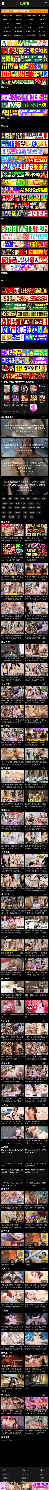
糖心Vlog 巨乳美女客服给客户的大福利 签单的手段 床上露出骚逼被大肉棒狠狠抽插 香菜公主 (12, 996)
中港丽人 (28, 1265)
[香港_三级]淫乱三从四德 (10, 1247)
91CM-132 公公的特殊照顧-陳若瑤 (35, 996)
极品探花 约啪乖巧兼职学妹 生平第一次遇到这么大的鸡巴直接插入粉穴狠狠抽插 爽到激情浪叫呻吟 (12, 786)
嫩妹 (4, 512)
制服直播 (19, 19)
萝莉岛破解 (18, 31)
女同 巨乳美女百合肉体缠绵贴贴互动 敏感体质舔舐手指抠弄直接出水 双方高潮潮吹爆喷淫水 (12, 1412)
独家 (23, 508)
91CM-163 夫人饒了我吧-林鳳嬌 (35, 1016)
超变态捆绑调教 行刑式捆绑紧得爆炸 (12, 1390)
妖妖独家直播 (30, 35)
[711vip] (24, 205)
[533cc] (24, 298)
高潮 (10, 508)
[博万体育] (24, 43)
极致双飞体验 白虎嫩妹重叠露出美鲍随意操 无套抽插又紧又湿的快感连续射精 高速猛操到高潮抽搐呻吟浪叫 (12, 617)
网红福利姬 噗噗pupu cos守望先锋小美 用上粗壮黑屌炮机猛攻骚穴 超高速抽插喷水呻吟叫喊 (12, 598)
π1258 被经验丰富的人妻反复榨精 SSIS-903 (12, 1164)
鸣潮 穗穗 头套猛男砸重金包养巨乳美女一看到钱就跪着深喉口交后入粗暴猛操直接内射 (12, 1328)
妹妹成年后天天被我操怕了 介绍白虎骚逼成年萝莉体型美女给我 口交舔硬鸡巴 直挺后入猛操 (36, 679)
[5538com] (24, 244)
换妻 (10, 498)
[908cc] (24, 112)
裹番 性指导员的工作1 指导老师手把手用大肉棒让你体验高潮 (12, 1305)
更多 (44, 417)
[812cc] (24, 360)
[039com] (24, 283)
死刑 (26, 1388)
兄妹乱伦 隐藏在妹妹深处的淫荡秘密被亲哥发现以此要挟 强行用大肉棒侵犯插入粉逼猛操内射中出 (12, 828)
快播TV (30, 27)
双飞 (38, 508)
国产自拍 (36, 498)
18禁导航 (11, 1440)
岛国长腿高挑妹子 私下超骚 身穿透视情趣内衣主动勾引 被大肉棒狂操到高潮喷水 (12, 1100)
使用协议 (25, 1478)
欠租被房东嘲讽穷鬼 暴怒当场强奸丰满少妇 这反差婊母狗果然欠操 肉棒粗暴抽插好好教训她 (12, 679)
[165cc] (24, 136)
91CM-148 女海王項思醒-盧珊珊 (12, 1016)
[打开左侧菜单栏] (7, 3)
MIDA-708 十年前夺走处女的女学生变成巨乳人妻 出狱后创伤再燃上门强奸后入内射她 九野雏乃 (36, 637)
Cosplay (31, 503)
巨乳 (31, 517)
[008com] (24, 81)
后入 (17, 503)
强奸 (19, 517)
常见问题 (6, 1474)
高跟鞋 (5, 503)
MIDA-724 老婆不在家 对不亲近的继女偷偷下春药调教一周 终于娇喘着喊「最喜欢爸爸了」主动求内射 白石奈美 (12, 1058)
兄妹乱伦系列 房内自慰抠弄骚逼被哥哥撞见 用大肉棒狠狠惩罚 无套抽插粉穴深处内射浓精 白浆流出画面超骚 (35, 828)
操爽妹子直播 (7, 19)
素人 (28, 498)
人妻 (25, 517)
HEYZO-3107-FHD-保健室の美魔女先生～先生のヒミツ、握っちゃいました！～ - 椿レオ (12, 1122)
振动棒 (32, 512)
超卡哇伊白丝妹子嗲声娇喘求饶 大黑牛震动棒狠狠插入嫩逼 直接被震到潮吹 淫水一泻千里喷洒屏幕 (36, 617)
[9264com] (24, 376)
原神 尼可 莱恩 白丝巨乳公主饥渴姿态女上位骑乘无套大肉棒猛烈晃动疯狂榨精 (12, 1348)
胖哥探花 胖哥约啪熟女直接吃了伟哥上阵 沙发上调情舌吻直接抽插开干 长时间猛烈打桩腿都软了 (12, 805)
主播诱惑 (11, 517)
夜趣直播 (19, 15)
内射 (10, 512)
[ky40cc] (24, 166)
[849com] (24, 337)
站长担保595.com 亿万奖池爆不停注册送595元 (35, 559)
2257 (42, 1478)
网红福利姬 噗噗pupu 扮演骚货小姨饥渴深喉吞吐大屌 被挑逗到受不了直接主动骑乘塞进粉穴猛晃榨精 (12, 637)
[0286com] (24, 275)
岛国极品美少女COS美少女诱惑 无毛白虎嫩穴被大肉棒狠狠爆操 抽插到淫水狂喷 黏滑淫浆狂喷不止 (36, 1100)
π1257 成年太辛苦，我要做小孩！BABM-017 (35, 1164)
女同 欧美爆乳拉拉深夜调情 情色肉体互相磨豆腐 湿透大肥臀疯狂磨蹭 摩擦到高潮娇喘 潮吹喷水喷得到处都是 (12, 1432)
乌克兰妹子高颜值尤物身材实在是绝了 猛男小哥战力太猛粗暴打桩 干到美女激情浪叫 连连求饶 (36, 1206)
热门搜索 (25, 1481)
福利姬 (17, 508)
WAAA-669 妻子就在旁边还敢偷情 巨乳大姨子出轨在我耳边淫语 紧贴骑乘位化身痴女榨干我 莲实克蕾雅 (12, 721)
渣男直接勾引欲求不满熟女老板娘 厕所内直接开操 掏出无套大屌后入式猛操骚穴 (36, 1226)
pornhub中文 (19, 27)
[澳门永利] (24, 120)
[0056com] (24, 221)
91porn (42, 23)
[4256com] (24, 314)
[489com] (24, 97)
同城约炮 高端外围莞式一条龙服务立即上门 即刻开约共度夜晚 (12, 539)
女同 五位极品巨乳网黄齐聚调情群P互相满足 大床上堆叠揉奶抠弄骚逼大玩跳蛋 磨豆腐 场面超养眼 (36, 1412)
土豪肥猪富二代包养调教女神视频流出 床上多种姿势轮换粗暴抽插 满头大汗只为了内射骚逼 (12, 912)
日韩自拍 (31, 508)
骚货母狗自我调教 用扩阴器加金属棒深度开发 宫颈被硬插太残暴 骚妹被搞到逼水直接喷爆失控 (35, 1370)
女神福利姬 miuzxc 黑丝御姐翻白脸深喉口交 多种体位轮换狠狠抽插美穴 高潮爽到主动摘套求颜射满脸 (36, 973)
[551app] (24, 236)
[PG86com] (24, 159)
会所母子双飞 (18, 35)
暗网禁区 (19, 23)
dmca (42, 1474)
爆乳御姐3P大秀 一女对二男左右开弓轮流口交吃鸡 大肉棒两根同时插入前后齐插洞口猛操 (36, 870)
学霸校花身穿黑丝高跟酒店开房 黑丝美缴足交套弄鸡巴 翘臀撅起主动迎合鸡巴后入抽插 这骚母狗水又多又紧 (36, 578)
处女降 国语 (29, 1247)
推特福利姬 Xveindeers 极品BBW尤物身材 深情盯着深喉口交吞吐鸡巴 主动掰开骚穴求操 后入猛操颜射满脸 (12, 973)
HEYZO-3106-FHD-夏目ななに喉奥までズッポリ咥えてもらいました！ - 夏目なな (36, 1122)
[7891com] (24, 228)
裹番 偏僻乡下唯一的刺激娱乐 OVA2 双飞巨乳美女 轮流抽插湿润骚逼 (12, 1286)
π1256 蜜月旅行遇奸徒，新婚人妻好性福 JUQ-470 (12, 1184)
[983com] (24, 290)
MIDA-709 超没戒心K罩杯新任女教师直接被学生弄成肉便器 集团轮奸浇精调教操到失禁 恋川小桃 (36, 1058)
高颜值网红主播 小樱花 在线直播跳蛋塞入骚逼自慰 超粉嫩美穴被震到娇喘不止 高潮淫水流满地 (36, 889)
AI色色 (7, 23)
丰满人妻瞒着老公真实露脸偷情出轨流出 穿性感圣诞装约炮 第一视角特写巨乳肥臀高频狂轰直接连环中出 (12, 931)
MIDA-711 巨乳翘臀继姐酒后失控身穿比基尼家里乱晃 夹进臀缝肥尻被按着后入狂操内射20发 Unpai (36, 1038)
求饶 (4, 517)
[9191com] (24, 252)
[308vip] (24, 197)
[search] (46, 3)
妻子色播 (42, 15)
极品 (11, 503)
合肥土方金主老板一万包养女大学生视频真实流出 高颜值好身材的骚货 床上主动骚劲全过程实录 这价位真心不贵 (36, 912)
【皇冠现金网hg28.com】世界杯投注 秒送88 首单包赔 (36, 539)
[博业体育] (24, 58)
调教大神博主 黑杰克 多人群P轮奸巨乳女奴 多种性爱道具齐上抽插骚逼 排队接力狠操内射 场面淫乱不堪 (12, 1370)
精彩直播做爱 (30, 19)
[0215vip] (24, 329)
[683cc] (24, 213)
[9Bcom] (24, 174)
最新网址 (6, 1481)
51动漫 (30, 23)
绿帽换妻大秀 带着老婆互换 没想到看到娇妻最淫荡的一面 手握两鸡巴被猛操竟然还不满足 (12, 578)
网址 (42, 1481)
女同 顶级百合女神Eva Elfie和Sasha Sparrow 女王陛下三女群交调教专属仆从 (35, 1432)
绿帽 (4, 498)
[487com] (24, 89)
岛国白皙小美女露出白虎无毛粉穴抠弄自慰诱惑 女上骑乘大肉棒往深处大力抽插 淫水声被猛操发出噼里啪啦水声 (36, 598)
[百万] (24, 345)
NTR (22, 498)
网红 (38, 503)
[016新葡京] (24, 74)
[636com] (24, 259)
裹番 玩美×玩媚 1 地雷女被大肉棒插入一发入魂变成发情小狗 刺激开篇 (36, 1305)
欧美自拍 (17, 512)
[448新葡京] (24, 50)
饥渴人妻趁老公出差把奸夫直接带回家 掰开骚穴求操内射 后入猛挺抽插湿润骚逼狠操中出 (12, 763)
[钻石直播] (24, 267)
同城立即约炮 (7, 15)
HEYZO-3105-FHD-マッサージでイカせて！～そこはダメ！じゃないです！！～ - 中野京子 (12, 1142)
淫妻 (16, 498)
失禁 (38, 512)
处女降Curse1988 (7, 1265)
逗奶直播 (42, 35)
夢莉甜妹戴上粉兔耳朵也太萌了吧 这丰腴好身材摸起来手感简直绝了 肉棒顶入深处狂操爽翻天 (36, 1080)
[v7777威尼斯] (24, 66)
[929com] (24, 182)
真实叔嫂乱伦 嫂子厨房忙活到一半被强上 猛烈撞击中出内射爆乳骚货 (35, 847)
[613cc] (24, 352)
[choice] (24, 306)
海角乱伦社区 (30, 31)
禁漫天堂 (42, 27)
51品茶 (7, 27)
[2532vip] (24, 321)
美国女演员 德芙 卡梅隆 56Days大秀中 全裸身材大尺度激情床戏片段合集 (12, 1226)
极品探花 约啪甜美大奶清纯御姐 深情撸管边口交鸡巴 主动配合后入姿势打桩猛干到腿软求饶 (36, 786)
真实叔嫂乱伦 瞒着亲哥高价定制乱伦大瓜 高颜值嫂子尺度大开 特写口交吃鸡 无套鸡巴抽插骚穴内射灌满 (12, 847)
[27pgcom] (24, 190)
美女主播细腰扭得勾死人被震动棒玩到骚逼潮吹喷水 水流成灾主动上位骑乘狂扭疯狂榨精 (12, 889)
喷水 (4, 508)
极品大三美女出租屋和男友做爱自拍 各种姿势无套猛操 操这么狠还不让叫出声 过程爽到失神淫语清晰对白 (36, 659)
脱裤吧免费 (7, 35)
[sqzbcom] (24, 151)
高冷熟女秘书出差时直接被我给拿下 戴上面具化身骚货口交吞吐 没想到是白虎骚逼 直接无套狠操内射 (36, 763)
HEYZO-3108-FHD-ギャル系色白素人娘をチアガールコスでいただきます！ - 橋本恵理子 (36, 1142)
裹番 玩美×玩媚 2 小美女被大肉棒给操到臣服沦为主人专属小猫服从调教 (36, 1286)
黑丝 (43, 498)
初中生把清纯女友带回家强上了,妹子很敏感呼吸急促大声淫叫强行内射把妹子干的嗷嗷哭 (12, 659)
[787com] (24, 105)
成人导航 (4, 1440)
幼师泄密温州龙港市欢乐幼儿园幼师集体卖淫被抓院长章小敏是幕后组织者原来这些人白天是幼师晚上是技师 (36, 931)
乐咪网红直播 (30, 15)
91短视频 (42, 31)
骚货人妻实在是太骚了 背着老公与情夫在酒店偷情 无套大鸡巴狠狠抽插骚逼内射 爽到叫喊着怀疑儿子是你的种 (35, 721)
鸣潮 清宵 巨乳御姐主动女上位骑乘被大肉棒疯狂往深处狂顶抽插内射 (36, 1348)
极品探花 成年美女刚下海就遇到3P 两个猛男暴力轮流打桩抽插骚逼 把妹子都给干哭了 (36, 805)
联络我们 (6, 1478)
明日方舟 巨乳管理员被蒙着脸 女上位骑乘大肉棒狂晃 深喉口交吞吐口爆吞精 (35, 1328)
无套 (23, 503)
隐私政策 (25, 1474)
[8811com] (24, 368)
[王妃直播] (24, 128)
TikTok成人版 (7, 31)
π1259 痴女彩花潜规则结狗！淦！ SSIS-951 (35, 1184)
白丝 (25, 512)
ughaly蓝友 (41, 19)
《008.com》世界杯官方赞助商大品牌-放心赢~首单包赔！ (12, 559)
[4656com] (24, 143)
